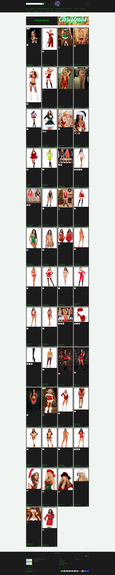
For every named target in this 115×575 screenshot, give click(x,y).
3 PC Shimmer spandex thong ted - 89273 (45, 344)
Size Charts (77, 559)
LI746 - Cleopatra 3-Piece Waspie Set (30, 265)
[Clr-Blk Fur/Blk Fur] (75, 324)
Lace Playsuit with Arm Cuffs (61, 107)
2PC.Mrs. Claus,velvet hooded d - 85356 (46, 146)
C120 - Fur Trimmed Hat (77, 505)
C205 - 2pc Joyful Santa (61, 425)
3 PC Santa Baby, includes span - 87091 (77, 304)
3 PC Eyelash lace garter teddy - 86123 (61, 186)
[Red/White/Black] (43, 52)
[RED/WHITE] (45, 131)
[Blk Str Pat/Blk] (27, 364)
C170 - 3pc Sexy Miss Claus (45, 65)
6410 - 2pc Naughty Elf (45, 225)
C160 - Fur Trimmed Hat (45, 505)
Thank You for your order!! (64, 563)
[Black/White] (75, 133)
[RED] (59, 165)
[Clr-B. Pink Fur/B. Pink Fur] (77, 324)
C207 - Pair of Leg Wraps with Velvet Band (77, 425)
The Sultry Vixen (34, 570)
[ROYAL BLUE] (77, 169)
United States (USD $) (29, 568)
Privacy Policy (62, 564)
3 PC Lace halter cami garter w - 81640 (77, 265)
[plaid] (43, 370)
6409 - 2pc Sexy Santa (61, 225)
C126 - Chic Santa (45, 107)
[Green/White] (43, 208)
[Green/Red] (43, 492)
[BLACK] (61, 165)
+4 (81, 323)
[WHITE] (79, 169)
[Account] (86, 4)
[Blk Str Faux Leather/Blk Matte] (32, 364)
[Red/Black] (77, 133)
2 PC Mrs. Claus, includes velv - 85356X (29, 185)
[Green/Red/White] (59, 47)
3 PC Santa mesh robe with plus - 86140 (29, 344)
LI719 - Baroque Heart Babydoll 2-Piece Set (61, 265)
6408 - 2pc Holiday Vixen (77, 225)
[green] (27, 250)
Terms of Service (62, 560)
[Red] (59, 244)
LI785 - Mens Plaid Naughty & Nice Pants (45, 384)
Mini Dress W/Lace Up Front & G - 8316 (77, 466)
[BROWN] (27, 449)
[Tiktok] (88, 555)
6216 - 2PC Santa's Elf (61, 65)
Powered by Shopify (29, 571)
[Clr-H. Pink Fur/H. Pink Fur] (79, 324)
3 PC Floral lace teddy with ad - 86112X (30, 225)
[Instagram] (87, 555)
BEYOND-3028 (29, 385)
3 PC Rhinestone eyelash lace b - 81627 (61, 305)
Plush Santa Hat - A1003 (29, 505)
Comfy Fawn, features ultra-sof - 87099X (45, 465)
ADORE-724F (76, 345)
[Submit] (43, 4)
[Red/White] (27, 45)
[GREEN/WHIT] (43, 131)
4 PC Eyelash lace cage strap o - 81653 (61, 345)
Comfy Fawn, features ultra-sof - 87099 (30, 465)
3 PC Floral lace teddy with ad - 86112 (77, 186)
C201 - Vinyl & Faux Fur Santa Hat (77, 146)
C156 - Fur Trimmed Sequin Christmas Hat (30, 544)
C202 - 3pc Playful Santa (30, 425)
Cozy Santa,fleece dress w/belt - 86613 (45, 545)
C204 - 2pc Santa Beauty (45, 425)
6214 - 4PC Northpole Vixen (30, 146)
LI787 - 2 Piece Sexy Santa (77, 65)
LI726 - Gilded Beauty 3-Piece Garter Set (46, 265)
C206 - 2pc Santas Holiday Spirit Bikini (30, 65)
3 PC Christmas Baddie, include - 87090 (45, 185)
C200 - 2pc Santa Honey (77, 385)
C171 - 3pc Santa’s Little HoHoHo (29, 107)
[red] (75, 46)
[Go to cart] (87, 4)
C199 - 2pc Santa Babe (61, 385)
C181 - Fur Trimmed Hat (61, 505)
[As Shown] (43, 90)
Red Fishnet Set (76, 107)
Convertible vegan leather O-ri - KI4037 (61, 466)
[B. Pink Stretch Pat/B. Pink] (29, 364)
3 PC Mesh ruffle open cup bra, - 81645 (30, 305)
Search (61, 559)
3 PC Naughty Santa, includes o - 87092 (45, 305)
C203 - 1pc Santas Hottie (61, 146)
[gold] (43, 250)
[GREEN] (43, 169)
